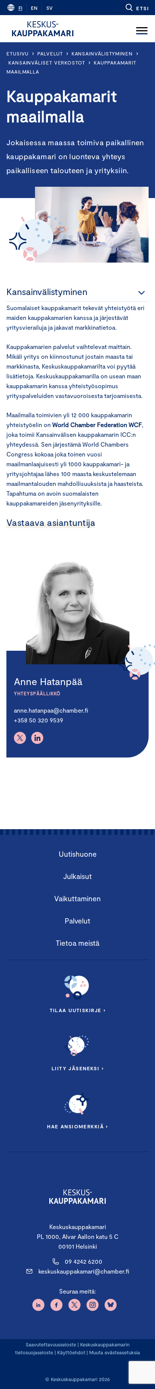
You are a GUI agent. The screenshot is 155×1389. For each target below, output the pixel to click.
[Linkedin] (37, 738)
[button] (137, 7)
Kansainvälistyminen (102, 54)
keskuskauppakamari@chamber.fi (83, 1271)
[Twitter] (20, 738)
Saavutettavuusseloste (51, 1344)
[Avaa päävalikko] (141, 28)
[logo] (42, 28)
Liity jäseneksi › (77, 1068)
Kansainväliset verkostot (46, 63)
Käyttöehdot (71, 1352)
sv (49, 8)
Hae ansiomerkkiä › (77, 1126)
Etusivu (17, 54)
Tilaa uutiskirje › (78, 1010)
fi (20, 8)
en (34, 8)
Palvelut (49, 54)
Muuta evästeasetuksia (114, 1352)
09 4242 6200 (83, 1261)
